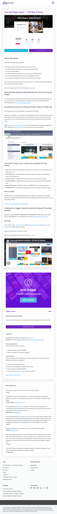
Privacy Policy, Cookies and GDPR (21, 502)
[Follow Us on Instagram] (44, 488)
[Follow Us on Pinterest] (47, 488)
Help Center (33, 465)
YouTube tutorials (34, 225)
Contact (32, 470)
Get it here (32, 88)
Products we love (7, 479)
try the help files (20, 225)
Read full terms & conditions (13, 375)
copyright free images (37, 340)
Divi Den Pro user (18, 125)
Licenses (5, 474)
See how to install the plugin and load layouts (16, 204)
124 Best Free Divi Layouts (10, 477)
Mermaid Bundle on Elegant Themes (12, 496)
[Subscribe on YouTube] (41, 488)
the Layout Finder (19, 127)
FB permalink (14, 430)
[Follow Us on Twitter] (31, 488)
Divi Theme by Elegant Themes (22, 102)
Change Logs (33, 467)
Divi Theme (6, 467)
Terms (4, 472)
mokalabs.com (17, 412)
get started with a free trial (41, 216)
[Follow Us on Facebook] (34, 488)
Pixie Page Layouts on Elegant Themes (13, 493)
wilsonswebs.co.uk (20, 402)
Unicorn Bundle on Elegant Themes (12, 491)
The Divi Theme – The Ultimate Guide (12, 465)
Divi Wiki (5, 470)
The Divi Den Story (8, 489)
